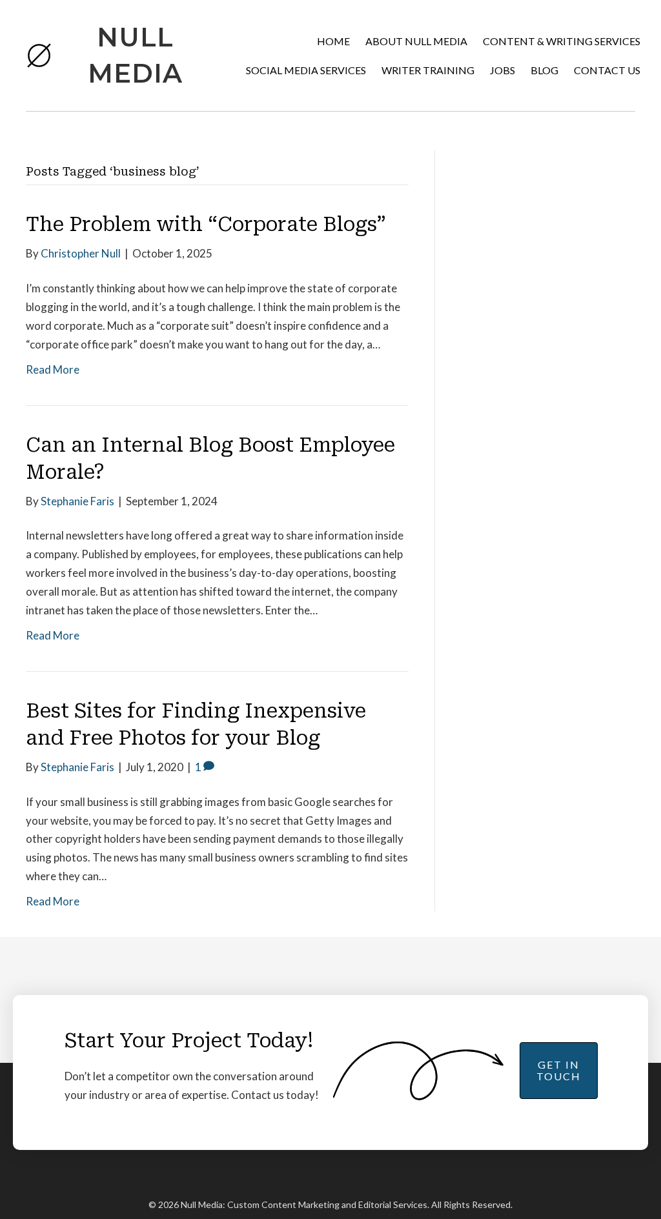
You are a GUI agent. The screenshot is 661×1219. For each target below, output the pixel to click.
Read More (52, 369)
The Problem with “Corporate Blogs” (206, 224)
